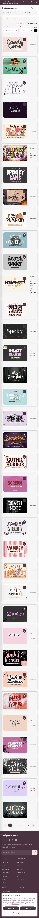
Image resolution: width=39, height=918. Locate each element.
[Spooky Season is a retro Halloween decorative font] (15, 131)
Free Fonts (5, 864)
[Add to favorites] (24, 39)
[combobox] (12, 13)
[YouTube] (16, 842)
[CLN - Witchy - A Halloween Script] (15, 66)
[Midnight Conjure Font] (15, 725)
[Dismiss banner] (35, 2)
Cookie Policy (21, 904)
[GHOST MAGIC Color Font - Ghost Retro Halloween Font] (15, 312)
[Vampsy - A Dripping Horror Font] (15, 551)
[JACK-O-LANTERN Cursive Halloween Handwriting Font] (15, 682)
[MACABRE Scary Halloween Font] (15, 616)
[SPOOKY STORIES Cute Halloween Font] (15, 529)
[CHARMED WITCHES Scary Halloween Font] (15, 110)
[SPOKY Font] (15, 334)
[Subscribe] (33, 854)
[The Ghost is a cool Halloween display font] (15, 573)
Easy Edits (20, 871)
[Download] (20, 39)
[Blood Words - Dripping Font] (15, 703)
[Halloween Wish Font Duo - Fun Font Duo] (15, 284)
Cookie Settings (5, 917)
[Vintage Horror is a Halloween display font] (15, 812)
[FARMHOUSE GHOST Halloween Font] (15, 88)
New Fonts (5, 868)
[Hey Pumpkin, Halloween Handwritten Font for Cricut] (15, 218)
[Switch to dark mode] (30, 7)
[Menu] (34, 7)
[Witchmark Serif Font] (15, 638)
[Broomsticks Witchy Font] (15, 790)
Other (3, 882)
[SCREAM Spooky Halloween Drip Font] (15, 486)
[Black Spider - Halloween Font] (15, 262)
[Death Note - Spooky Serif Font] (15, 508)
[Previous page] (5, 828)
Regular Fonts (6, 871)
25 (28, 828)
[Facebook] (6, 842)
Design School (21, 875)
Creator (19, 868)
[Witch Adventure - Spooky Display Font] (15, 377)
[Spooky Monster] (15, 660)
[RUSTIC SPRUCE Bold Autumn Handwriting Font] (15, 595)
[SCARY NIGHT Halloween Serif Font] (15, 769)
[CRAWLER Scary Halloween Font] (15, 747)
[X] (13, 842)
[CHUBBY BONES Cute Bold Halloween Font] (15, 399)
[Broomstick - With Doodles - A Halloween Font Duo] (15, 197)
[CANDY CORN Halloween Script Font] (15, 44)
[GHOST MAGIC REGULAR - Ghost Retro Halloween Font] (15, 356)
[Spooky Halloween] (15, 442)
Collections (5, 885)
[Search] (24, 13)
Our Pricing (20, 864)
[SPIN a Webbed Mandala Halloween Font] (15, 421)
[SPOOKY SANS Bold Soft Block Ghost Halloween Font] (15, 175)
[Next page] (33, 828)
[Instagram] (2, 842)
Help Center (20, 882)
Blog (18, 878)
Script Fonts (5, 875)
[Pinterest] (9, 842)
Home (3, 19)
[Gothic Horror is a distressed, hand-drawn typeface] (15, 464)
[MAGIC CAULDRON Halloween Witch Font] (15, 240)
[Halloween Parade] (15, 153)
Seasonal (9, 19)
